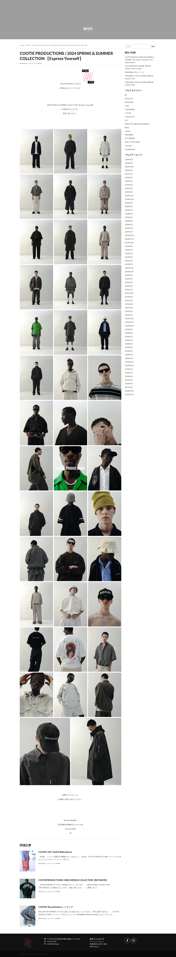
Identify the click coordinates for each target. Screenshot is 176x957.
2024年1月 (129, 232)
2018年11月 (129, 394)
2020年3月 (129, 351)
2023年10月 (129, 243)
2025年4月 (129, 185)
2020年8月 (129, 333)
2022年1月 (129, 290)
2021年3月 (129, 308)
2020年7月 (129, 337)
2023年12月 (129, 235)
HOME (53, 76)
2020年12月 (129, 318)
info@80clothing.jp (53, 944)
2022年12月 (129, 268)
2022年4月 (129, 282)
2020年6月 (129, 340)
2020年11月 (129, 322)
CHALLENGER (129, 109)
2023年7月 (129, 250)
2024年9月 (129, 203)
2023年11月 (129, 239)
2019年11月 (129, 362)
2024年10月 (129, 199)
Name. (127, 128)
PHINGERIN (129, 135)
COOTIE (28, 45)
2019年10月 (129, 366)
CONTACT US (137, 76)
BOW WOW (129, 102)
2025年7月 (129, 174)
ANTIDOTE (129, 99)
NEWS (74, 76)
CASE (127, 106)
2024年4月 (129, 221)
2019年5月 (129, 380)
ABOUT (127, 76)
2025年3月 (129, 188)
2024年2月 (129, 228)
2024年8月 (129, 206)
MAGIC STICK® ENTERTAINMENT (137, 124)
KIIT (126, 120)
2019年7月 (129, 373)
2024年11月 (129, 196)
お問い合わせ (94, 946)
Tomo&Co (128, 146)
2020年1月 (129, 358)
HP (70, 833)
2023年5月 (129, 253)
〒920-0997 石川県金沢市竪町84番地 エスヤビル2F (63, 939)
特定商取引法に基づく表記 (98, 944)
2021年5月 (129, 300)
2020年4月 (129, 347)
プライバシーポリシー (97, 941)
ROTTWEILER (130, 138)
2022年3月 (129, 286)
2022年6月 (129, 275)
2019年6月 (129, 376)
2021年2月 (129, 311)
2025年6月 (129, 177)
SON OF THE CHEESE (132, 142)
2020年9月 (129, 329)
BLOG (119, 76)
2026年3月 (129, 163)
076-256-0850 (51, 941)
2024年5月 (129, 217)
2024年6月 (129, 214)
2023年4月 (129, 257)
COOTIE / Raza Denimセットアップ (55, 907)
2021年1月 (129, 315)
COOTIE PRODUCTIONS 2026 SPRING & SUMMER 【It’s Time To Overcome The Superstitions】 (139, 59)
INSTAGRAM (109, 76)
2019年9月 (129, 369)
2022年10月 (129, 272)
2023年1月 (129, 264)
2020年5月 (129, 344)
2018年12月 (129, 391)
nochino (127, 131)
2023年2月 (129, 261)
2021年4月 (129, 304)
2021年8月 (129, 297)
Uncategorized (130, 149)
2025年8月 (129, 170)
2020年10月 (129, 326)
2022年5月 (129, 279)
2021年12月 (129, 293)
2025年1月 (129, 192)
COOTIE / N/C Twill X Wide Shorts (55, 852)
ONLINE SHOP (64, 76)
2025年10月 (129, 167)
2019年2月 (129, 387)
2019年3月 (129, 384)
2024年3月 (129, 225)
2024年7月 (129, 210)
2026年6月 (129, 159)
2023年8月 (129, 246)
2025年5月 (129, 181)
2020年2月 (129, 355)
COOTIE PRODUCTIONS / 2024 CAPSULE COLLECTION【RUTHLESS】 (73, 880)
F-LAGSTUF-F (130, 117)
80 (126, 95)
